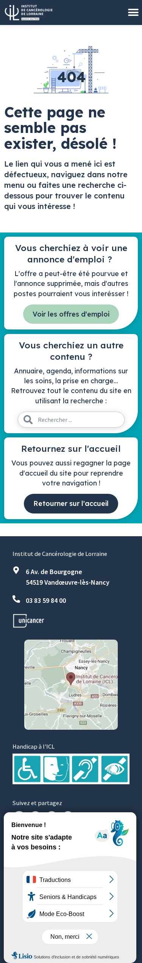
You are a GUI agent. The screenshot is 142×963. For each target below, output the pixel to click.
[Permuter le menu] (133, 12)
